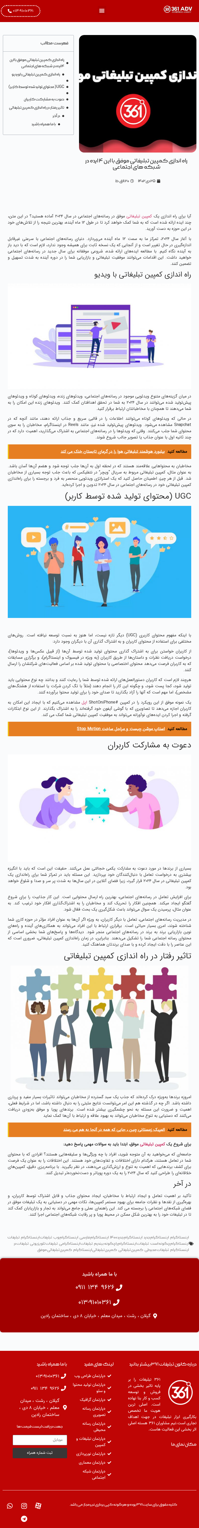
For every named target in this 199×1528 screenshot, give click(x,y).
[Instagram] (24, 1505)
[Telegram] (24, 1518)
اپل (84, 702)
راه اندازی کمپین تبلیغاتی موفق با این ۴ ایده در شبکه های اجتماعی (37, 63)
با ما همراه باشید (44, 124)
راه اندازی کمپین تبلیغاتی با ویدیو (36, 74)
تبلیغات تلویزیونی (44, 1243)
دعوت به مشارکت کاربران (44, 99)
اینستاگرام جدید (156, 1237)
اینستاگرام (179, 1237)
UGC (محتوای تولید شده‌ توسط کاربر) (36, 87)
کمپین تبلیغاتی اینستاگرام (95, 1250)
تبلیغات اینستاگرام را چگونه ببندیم (121, 1243)
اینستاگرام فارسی (94, 1237)
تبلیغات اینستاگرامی (76, 1243)
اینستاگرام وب (65, 1237)
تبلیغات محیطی (157, 1250)
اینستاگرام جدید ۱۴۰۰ (126, 1237)
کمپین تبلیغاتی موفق (54, 1250)
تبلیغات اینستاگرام (36, 1237)
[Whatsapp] (9, 1505)
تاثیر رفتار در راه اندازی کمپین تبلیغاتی (36, 107)
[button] (102, 10)
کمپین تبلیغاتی (139, 216)
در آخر (56, 116)
